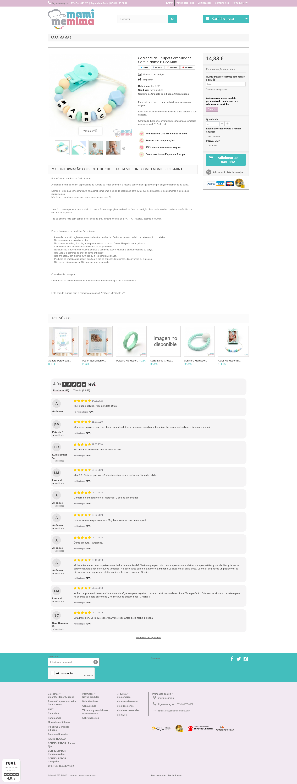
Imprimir (148, 79)
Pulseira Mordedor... (127, 360)
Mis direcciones (125, 706)
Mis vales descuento (127, 701)
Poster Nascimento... (94, 360)
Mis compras (123, 697)
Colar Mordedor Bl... (229, 360)
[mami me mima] (71, 19)
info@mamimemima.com (177, 710)
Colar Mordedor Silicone (61, 697)
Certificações (204, 3)
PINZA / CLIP (213, 141)
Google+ (173, 67)
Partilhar (158, 67)
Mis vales (122, 715)
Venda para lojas (185, 3)
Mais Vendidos (90, 701)
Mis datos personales (128, 710)
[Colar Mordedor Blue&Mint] (233, 341)
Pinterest (188, 67)
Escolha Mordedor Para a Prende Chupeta (223, 130)
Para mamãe (61, 37)
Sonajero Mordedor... (195, 360)
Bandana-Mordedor (58, 734)
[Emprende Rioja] (225, 728)
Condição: (143, 90)
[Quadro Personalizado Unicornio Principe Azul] (63, 341)
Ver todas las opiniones (148, 637)
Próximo (123, 148)
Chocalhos (53, 713)
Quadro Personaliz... (59, 360)
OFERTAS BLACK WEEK (61, 766)
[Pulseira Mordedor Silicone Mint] (131, 341)
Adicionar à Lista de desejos (227, 172)
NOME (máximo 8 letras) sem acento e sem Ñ (225, 78)
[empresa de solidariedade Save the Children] (200, 728)
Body (50, 709)
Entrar (169, 3)
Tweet (145, 67)
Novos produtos (90, 697)
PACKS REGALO (57, 739)
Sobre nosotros (90, 718)
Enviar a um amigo (153, 74)
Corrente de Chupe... (161, 360)
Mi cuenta (122, 694)
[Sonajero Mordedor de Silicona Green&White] (199, 341)
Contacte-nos (222, 3)
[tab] (61, 390)
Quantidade (212, 119)
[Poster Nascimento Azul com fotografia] (97, 341)
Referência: (144, 86)
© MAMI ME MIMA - (72, 775)
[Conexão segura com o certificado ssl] (179, 728)
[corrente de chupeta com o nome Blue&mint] (62, 147)
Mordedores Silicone (59, 722)
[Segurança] (161, 728)
